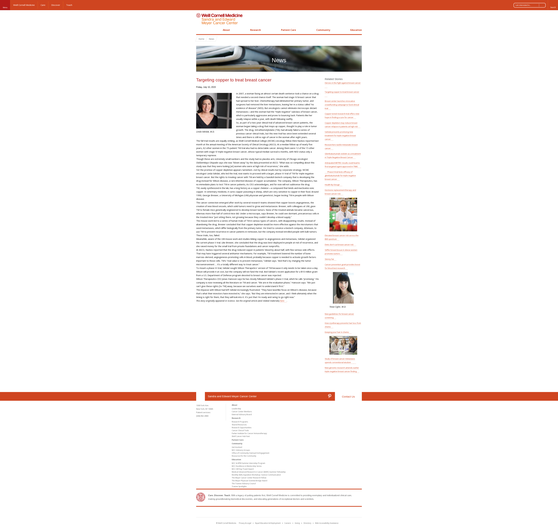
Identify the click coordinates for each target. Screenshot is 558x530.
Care (43, 4)
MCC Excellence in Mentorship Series (247, 466)
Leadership (236, 408)
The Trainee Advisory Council (244, 483)
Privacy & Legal (245, 523)
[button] (553, 5)
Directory (307, 523)
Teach (69, 4)
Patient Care (288, 30)
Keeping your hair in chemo (337, 332)
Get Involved (237, 447)
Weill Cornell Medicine (24, 4)
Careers (287, 523)
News (211, 39)
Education (356, 30)
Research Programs (240, 422)
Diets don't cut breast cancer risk (339, 244)
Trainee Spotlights (239, 486)
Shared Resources (239, 424)
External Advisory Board (242, 414)
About (226, 30)
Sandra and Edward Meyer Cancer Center (232, 396)
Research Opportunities (241, 427)
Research (255, 30)
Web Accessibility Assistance (326, 523)
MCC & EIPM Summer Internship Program (248, 463)
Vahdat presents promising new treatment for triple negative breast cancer (340, 135)
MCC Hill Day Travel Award (243, 469)
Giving (297, 523)
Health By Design (332, 184)
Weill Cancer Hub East (241, 436)
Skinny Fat (329, 259)
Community (323, 30)
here (282, 300)
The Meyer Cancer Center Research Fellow (249, 477)
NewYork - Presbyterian (303, 512)
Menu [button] (5, 7)
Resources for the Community (244, 456)
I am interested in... (523, 5)
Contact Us (348, 396)
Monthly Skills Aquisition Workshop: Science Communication (256, 475)
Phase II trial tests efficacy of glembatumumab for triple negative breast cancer (340, 175)
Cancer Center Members (242, 411)
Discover (55, 4)
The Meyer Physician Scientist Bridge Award (249, 480)
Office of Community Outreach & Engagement (250, 453)
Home (199, 30)
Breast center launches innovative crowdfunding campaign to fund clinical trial (342, 105)
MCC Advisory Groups (241, 450)
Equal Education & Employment (268, 523)
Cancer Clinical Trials (240, 430)
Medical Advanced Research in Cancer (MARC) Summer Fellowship (259, 472)
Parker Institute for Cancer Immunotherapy (249, 433)
